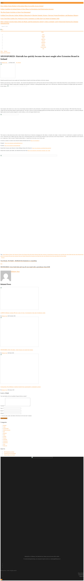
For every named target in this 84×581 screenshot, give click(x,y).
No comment (18, 62)
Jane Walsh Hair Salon (39, 256)
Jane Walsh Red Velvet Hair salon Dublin (51, 256)
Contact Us (81, 576)
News (43, 34)
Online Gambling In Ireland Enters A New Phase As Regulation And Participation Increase (27, 9)
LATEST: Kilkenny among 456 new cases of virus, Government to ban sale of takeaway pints (23, 312)
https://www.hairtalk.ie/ (35, 140)
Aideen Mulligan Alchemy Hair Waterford (10, 254)
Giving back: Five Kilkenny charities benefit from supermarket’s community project (21, 386)
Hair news (20, 256)
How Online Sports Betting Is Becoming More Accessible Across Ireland (22, 6)
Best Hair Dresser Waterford (33, 254)
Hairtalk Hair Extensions (30, 256)
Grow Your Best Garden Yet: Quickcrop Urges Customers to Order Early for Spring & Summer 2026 (30, 18)
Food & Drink (43, 47)
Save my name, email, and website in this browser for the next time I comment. (17, 415)
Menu (42, 32)
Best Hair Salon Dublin (67, 254)
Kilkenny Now (4, 62)
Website (2, 413)
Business (43, 36)
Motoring (43, 45)
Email (2, 410)
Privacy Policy (80, 573)
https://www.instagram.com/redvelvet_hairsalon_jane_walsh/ (39, 150)
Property (43, 43)
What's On (5, 445)
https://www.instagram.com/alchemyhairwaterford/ (41, 148)
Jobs (43, 48)
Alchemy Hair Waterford (23, 254)
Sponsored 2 (5, 442)
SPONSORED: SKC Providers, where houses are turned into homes (17, 349)
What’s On (43, 39)
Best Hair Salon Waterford (77, 254)
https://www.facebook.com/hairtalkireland (12, 145)
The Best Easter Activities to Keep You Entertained (15, 12)
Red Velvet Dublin (62, 256)
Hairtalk (24, 256)
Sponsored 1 (5, 441)
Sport (43, 37)
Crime (4, 426)
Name (2, 408)
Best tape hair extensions (13, 256)
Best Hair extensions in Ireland (44, 254)
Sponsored (43, 42)
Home (2, 51)
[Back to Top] (1, 579)
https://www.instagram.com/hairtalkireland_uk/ (13, 143)
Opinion (43, 40)
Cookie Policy (80, 574)
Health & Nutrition (6, 430)
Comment (3, 405)
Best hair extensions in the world (57, 254)
